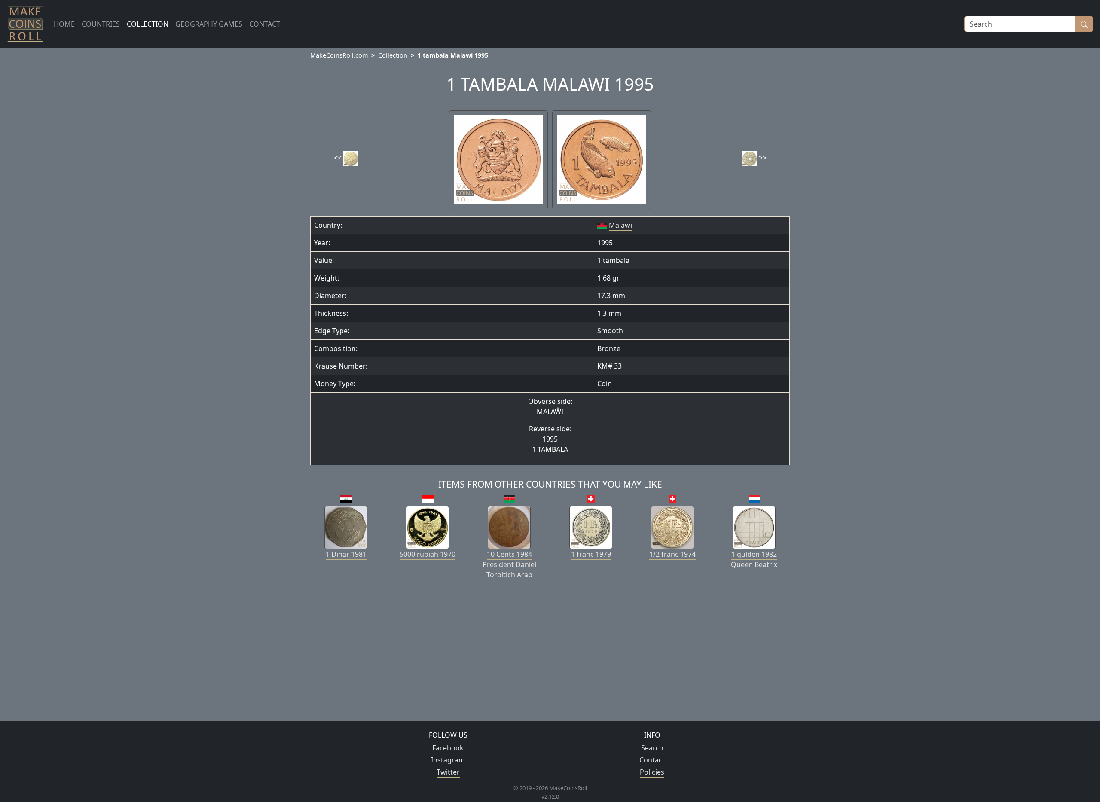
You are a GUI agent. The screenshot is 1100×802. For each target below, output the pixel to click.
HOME (64, 24)
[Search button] (1084, 24)
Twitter (448, 772)
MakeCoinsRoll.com (339, 55)
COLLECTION (147, 24)
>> (762, 157)
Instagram (448, 760)
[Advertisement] (550, 654)
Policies (652, 772)
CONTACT (264, 24)
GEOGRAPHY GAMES (208, 24)
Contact (652, 760)
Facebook (448, 748)
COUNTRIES (101, 24)
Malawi (620, 225)
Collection (392, 55)
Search (652, 748)
